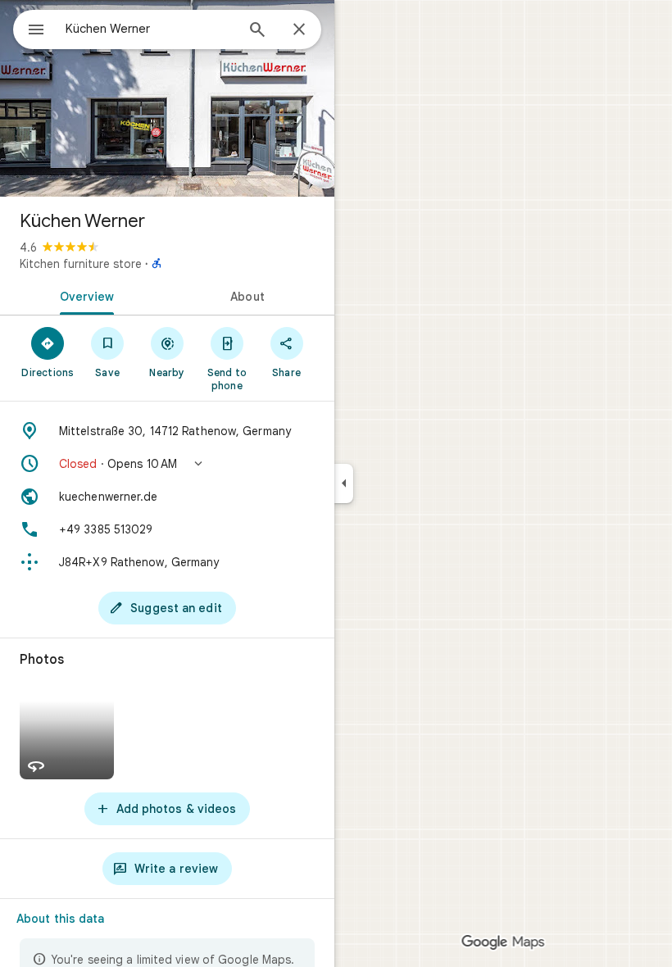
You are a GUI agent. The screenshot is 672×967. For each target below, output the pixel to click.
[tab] (83, 295)
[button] (167, 463)
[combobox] (150, 29)
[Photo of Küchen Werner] (167, 98)
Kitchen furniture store (81, 264)
